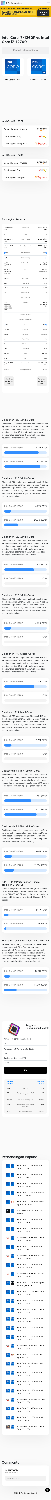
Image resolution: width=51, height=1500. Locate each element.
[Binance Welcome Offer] (43, 8)
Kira (26, 1070)
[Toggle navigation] (48, 3)
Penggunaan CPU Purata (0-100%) (19, 1049)
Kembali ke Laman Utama (25, 50)
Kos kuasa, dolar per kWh (15, 1058)
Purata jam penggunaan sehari (17, 1039)
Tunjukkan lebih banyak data (9, 381)
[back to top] (47, 1490)
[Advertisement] (25, 25)
